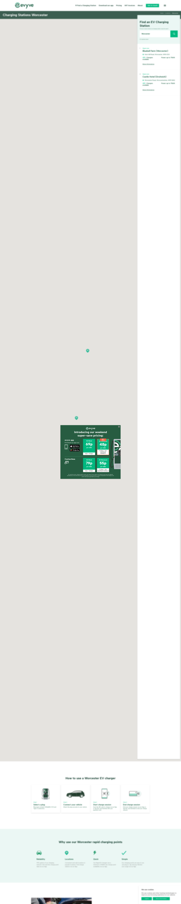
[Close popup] (119, 426)
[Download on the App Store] (75, 446)
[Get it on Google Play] (75, 449)
